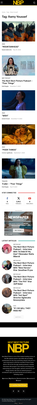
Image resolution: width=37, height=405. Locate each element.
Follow (18, 197)
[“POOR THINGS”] (18, 134)
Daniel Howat (6, 118)
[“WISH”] (18, 100)
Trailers (4, 181)
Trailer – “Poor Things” (12, 184)
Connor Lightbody (7, 153)
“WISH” (5, 116)
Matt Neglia (5, 86)
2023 (3, 113)
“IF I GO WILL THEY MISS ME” (21, 309)
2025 (3, 44)
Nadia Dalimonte (7, 50)
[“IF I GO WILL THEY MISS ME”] (7, 309)
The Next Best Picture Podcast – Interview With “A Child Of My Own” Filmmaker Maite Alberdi (23, 252)
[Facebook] (13, 391)
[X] (23, 391)
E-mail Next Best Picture (18, 385)
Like (7, 197)
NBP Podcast (6, 78)
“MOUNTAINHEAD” (10, 47)
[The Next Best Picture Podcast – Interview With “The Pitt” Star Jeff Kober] (7, 279)
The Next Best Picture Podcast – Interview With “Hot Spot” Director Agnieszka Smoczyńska (23, 295)
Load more (18, 317)
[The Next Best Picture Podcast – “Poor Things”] (18, 65)
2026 (14, 305)
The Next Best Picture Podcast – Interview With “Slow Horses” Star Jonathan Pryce (23, 266)
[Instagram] (18, 391)
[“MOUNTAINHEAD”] (18, 31)
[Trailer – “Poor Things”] (18, 168)
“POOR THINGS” (9, 150)
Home (3, 12)
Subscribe (30, 197)
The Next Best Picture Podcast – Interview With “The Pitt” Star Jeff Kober (23, 280)
